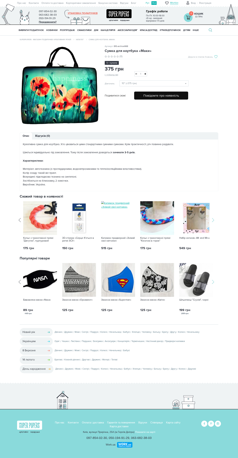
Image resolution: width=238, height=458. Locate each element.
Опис (26, 136)
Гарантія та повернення (121, 422)
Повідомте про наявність (161, 95)
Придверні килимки (175, 341)
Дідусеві (192, 368)
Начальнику (193, 332)
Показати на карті (145, 432)
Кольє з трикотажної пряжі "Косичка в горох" (155, 239)
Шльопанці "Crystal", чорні (193, 299)
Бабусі (126, 332)
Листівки (75, 341)
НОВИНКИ (51, 30)
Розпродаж (67, 30)
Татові (114, 359)
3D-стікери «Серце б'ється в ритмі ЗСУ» (78, 239)
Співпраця (156, 422)
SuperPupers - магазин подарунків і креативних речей (45, 40)
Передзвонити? (47, 22)
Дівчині (58, 332)
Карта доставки (119, 426)
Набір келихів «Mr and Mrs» (194, 238)
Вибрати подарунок (31, 30)
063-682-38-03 (141, 438)
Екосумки (98, 341)
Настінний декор (154, 341)
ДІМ (96, 30)
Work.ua (110, 444)
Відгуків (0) (42, 136)
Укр (154, 3)
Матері (105, 359)
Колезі (103, 332)
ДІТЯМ (186, 30)
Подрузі (94, 332)
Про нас (21, 3)
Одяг (57, 341)
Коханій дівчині (72, 359)
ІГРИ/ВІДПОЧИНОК (170, 30)
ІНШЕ (196, 30)
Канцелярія (123, 341)
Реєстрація (205, 3)
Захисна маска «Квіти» (152, 299)
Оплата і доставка (93, 422)
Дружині (68, 332)
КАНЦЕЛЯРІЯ (108, 30)
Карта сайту (173, 422)
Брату (165, 332)
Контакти (34, 3)
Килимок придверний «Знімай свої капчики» (118, 239)
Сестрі (85, 332)
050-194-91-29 (119, 438)
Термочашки (137, 341)
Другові (86, 359)
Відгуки (124, 3)
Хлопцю (136, 332)
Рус (147, 3)
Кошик (198, 13)
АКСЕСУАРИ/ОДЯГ (127, 30)
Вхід (193, 3)
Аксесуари (110, 341)
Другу (173, 332)
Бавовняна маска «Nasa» (37, 299)
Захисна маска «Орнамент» (77, 299)
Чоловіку (146, 332)
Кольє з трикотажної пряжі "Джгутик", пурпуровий (38, 239)
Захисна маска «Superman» (116, 299)
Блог (133, 3)
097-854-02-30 (96, 438)
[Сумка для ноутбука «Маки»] (59, 85)
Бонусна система (107, 3)
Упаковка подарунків (83, 13)
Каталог (80, 40)
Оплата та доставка (52, 3)
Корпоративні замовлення (81, 3)
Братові (58, 359)
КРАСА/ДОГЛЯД (148, 30)
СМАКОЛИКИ (84, 30)
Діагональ (109, 84)
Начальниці (115, 332)
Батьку (156, 332)
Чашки (65, 341)
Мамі (77, 332)
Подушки (86, 341)
